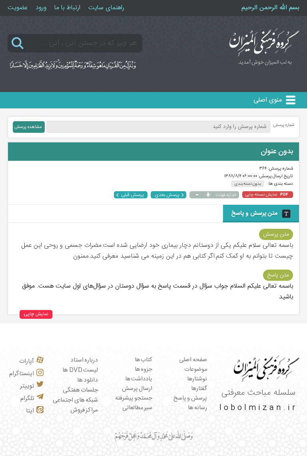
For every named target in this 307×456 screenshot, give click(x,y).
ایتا (30, 411)
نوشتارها (197, 379)
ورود (41, 7)
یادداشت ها (139, 379)
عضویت (18, 7)
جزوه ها (144, 369)
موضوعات (195, 369)
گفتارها (199, 389)
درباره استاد (84, 360)
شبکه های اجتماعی (75, 400)
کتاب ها (144, 360)
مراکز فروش (84, 410)
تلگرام (27, 399)
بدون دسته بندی (247, 183)
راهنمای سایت (106, 7)
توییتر (27, 386)
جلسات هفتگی (80, 390)
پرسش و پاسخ (190, 398)
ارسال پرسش (137, 389)
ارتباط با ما (67, 7)
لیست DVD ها (80, 370)
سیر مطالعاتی (137, 408)
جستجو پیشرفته (134, 398)
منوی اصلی (267, 100)
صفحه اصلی (193, 360)
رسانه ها (197, 408)
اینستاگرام (21, 374)
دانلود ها (87, 380)
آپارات (26, 361)
